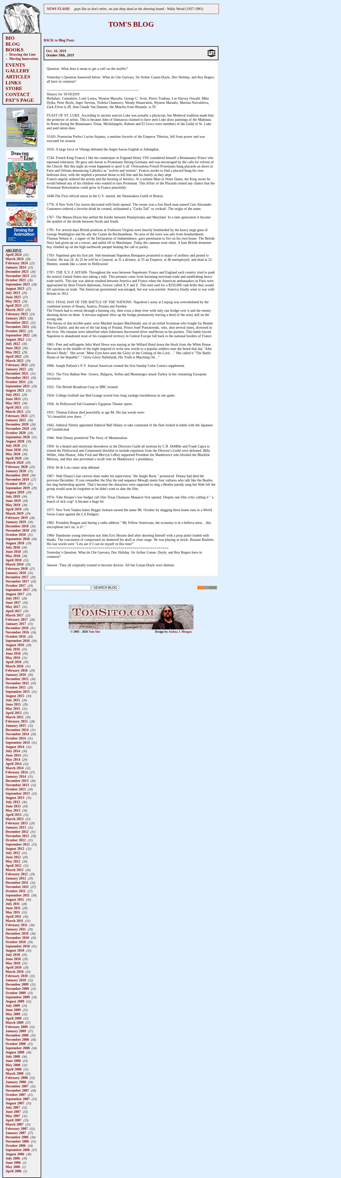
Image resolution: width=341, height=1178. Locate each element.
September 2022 (17, 335)
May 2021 (12, 403)
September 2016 (17, 641)
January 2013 (15, 827)
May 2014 (12, 759)
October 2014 (15, 738)
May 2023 (12, 301)
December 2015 (16, 679)
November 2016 (17, 632)
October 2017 (15, 586)
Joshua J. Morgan (180, 631)
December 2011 (16, 882)
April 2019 (13, 509)
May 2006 (12, 1167)
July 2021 (12, 395)
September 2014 (17, 742)
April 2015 (13, 713)
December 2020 (16, 424)
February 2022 (16, 365)
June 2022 (13, 348)
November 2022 (17, 327)
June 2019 (13, 501)
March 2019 (14, 513)
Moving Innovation (23, 59)
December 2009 (16, 984)
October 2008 (15, 1044)
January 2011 (15, 929)
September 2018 (17, 539)
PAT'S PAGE (19, 100)
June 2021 (13, 399)
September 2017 (17, 590)
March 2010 (14, 972)
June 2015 (13, 704)
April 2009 (13, 1018)
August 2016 (14, 645)
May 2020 (12, 454)
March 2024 (14, 259)
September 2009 (17, 997)
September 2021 (17, 386)
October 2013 (15, 789)
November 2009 (17, 989)
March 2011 (14, 921)
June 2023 (13, 297)
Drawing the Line (22, 54)
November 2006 (17, 1141)
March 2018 (14, 564)
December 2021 (16, 373)
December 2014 (16, 730)
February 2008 (16, 1078)
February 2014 (16, 772)
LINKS (13, 82)
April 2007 (13, 1120)
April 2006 (13, 1171)
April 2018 (13, 560)
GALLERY (17, 70)
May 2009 (12, 1014)
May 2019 (12, 505)
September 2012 (17, 844)
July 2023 (12, 293)
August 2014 (14, 747)
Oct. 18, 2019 (56, 51)
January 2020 (15, 471)
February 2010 (16, 976)
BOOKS (14, 49)
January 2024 (15, 267)
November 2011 (17, 887)
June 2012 (13, 857)
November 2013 (17, 785)
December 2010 (16, 933)
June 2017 (13, 602)
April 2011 (13, 916)
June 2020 (13, 450)
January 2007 (15, 1133)
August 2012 (14, 849)
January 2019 (15, 522)
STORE (13, 88)
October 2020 (15, 433)
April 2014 (13, 764)
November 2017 (17, 581)
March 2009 (14, 1023)
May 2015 (12, 709)
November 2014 (17, 734)
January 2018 (15, 573)
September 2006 (17, 1150)
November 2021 (17, 378)
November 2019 (17, 479)
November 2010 (17, 938)
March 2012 (14, 870)
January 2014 (15, 776)
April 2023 (13, 305)
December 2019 (16, 475)
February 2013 (16, 823)
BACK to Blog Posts (59, 40)
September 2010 (17, 946)
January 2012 (15, 878)
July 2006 (12, 1158)
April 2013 (13, 815)
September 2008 (17, 1048)
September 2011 (17, 895)
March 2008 (14, 1073)
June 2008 (13, 1061)
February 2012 (16, 874)
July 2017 (12, 598)
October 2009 (15, 993)
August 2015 (14, 696)
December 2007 (16, 1086)
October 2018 (15, 535)
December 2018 (16, 526)
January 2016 (15, 675)
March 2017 (14, 615)
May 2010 (12, 963)
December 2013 (16, 781)
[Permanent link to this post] (211, 56)
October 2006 (15, 1146)
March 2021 (14, 412)
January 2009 (15, 1031)
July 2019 (12, 496)
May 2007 (12, 1116)
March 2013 (14, 819)
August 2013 (14, 798)
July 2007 (12, 1107)
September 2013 (17, 793)
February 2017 (16, 619)
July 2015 (12, 700)
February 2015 (16, 721)
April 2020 (13, 458)
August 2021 (14, 390)
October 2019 (15, 484)
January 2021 (15, 420)
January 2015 (15, 726)
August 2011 (14, 899)
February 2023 (16, 314)
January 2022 (15, 369)
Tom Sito (94, 631)
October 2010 (15, 942)
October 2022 (15, 331)
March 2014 (14, 768)
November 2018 (17, 530)
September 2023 (17, 284)
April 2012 (13, 866)
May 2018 (12, 556)
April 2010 (13, 967)
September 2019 (17, 488)
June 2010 (13, 959)
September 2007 (17, 1099)
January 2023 (15, 318)
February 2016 (16, 670)
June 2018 (13, 552)
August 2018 (14, 543)
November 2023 (17, 276)
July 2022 (12, 344)
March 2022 (14, 361)
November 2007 (17, 1090)
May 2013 (12, 810)
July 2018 (12, 547)
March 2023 (14, 310)
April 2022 (13, 356)
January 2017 (15, 624)
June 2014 (13, 755)
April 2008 (13, 1069)
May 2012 (12, 861)
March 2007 (14, 1124)
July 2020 (12, 445)
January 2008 (15, 1082)
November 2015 (17, 683)
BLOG (12, 44)
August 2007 (14, 1103)
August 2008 (14, 1052)
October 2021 (15, 382)
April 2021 (13, 407)
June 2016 (13, 653)
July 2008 (12, 1056)
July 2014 (12, 751)
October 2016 (15, 636)
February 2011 (16, 925)
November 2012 (17, 836)
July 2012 (12, 853)
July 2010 (12, 955)
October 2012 (15, 840)
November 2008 (17, 1039)
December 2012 (16, 832)
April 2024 (13, 255)
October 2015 (15, 687)
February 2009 (16, 1027)
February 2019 (16, 518)
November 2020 (17, 429)
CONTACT (17, 94)
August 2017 (14, 594)
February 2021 (16, 416)
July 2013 (12, 802)
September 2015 (17, 692)
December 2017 (16, 577)
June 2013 (13, 806)
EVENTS (15, 65)
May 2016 (12, 658)
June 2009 (13, 1010)
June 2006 (13, 1163)
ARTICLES (17, 76)
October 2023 (15, 280)
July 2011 (12, 904)
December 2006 (16, 1137)
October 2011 (15, 891)
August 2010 (14, 950)
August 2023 (14, 289)
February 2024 (16, 263)
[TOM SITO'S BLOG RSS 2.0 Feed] (207, 589)
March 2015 (14, 717)
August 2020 (14, 441)
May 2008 (12, 1065)
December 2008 (16, 1035)
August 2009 (14, 1001)
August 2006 (14, 1154)
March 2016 (14, 666)
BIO (10, 38)
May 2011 (12, 912)
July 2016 (12, 649)
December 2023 (16, 272)
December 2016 (16, 628)
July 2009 (12, 1006)
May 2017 (12, 607)
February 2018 (16, 569)
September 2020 (17, 437)
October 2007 (15, 1095)
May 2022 (12, 352)
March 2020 (14, 462)
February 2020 (16, 467)
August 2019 (14, 492)
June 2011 (12, 908)
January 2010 (15, 980)
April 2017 (13, 611)
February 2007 (16, 1129)
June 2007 (13, 1112)
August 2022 (14, 339)
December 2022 (16, 322)
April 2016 (13, 662)
